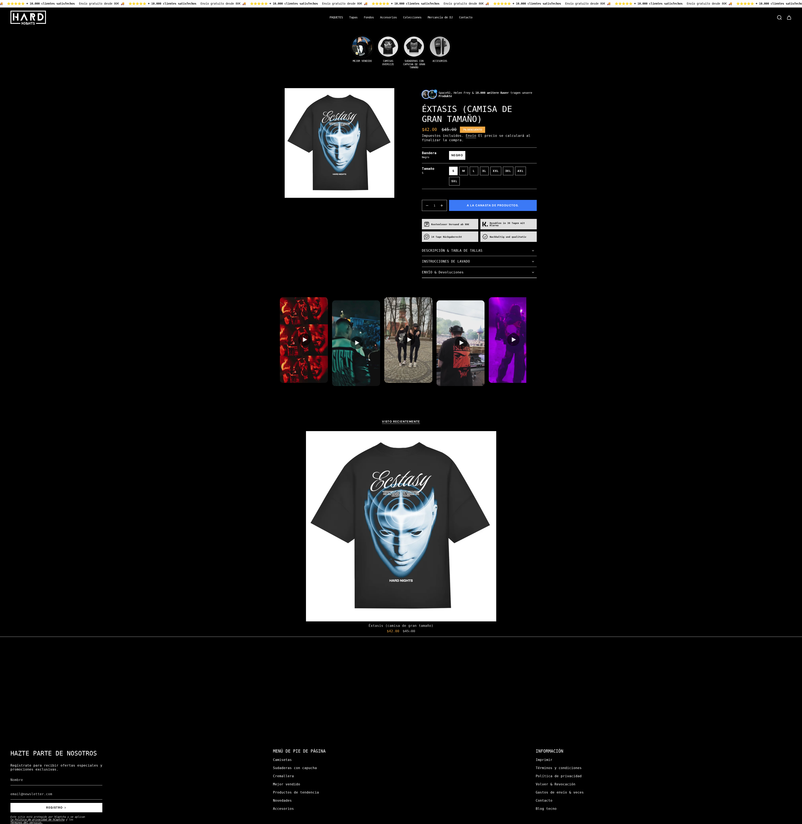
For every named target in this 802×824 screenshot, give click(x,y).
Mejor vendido (286, 784)
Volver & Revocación (555, 784)
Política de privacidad (559, 776)
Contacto (544, 800)
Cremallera (283, 776)
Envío (471, 136)
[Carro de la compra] (789, 17)
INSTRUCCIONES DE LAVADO (446, 261)
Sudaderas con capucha (295, 768)
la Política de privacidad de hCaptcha (37, 819)
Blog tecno (546, 809)
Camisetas (282, 760)
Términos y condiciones (559, 768)
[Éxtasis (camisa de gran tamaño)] (401, 526)
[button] (353, 18)
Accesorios (283, 809)
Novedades (282, 800)
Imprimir (544, 760)
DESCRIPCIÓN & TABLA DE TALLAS (452, 251)
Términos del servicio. (26, 822)
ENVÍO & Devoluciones (443, 272)
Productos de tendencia (296, 792)
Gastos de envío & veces (560, 792)
